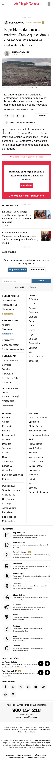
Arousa (32, 308)
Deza (31, 321)
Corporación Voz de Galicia (13, 727)
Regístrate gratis (17, 269)
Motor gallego (8, 521)
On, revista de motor (38, 492)
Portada (6, 417)
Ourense (33, 339)
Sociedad (6, 448)
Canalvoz (24, 729)
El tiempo (6, 479)
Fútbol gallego (9, 517)
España (6, 430)
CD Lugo (6, 503)
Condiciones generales (16, 757)
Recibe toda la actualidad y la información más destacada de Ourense (28, 648)
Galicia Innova (36, 466)
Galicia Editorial (30, 732)
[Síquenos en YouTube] (36, 687)
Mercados (33, 474)
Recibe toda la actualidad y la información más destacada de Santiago (28, 628)
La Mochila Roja (36, 461)
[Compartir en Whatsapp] (6, 115)
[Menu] (4, 4)
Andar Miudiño (9, 508)
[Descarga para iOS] (40, 663)
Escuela (33, 487)
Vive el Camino (36, 457)
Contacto (6, 382)
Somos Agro (8, 461)
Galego (33, 287)
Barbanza (33, 312)
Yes (30, 483)
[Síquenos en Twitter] (13, 687)
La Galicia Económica (12, 475)
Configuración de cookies (36, 757)
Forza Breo (7, 512)
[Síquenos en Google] (13, 694)
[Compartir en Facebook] (17, 115)
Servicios (6, 365)
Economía (7, 426)
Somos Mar (7, 466)
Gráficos (6, 457)
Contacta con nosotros (13, 349)
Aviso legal (10, 755)
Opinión (6, 439)
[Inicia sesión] (48, 3)
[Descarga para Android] (47, 663)
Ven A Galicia (35, 448)
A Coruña (33, 299)
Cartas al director (10, 345)
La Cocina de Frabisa (39, 435)
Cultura (5, 452)
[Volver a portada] (26, 4)
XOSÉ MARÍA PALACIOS (20, 52)
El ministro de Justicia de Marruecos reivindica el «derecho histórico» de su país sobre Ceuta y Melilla (20, 237)
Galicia (5, 422)
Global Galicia (35, 426)
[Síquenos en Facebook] (5, 687)
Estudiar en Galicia (38, 430)
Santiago (33, 347)
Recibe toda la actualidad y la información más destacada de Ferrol (28, 617)
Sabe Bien (34, 422)
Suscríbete (26, 185)
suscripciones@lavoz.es (26, 717)
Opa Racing (8, 499)
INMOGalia (7, 373)
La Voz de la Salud (38, 417)
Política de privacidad (23, 755)
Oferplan (6, 369)
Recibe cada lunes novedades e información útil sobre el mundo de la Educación (31, 566)
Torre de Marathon (11, 490)
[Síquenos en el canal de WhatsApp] (5, 694)
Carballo (33, 316)
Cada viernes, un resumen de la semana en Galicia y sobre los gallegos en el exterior (30, 597)
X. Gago (5, 225)
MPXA (20, 732)
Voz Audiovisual (43, 727)
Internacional (8, 435)
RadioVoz (7, 729)
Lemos (32, 330)
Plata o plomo (35, 444)
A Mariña (33, 303)
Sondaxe (15, 729)
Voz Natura (33, 729)
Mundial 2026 (8, 486)
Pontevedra (34, 343)
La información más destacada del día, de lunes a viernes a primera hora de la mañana (29, 535)
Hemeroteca (8, 309)
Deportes (6, 444)
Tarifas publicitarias (11, 360)
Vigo (31, 352)
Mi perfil (6, 325)
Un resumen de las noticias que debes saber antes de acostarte (31, 544)
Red (31, 439)
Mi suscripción (9, 300)
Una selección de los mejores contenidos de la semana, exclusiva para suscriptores (31, 554)
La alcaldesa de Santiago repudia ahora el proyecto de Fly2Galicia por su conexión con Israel (17, 216)
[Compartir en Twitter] (23, 115)
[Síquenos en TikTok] (43, 687)
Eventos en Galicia (11, 378)
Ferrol (31, 325)
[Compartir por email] (12, 115)
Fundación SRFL (30, 727)
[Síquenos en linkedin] (28, 687)
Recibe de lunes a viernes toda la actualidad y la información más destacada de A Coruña (29, 607)
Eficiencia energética (12, 396)
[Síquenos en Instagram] (20, 687)
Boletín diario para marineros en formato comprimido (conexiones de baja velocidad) (30, 585)
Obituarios (7, 470)
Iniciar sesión (37, 269)
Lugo (31, 334)
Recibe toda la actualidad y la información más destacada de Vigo (28, 638)
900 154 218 (26, 710)
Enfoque (33, 452)
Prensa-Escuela (44, 729)
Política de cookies (40, 755)
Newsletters (7, 329)
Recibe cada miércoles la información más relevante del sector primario (31, 576)
